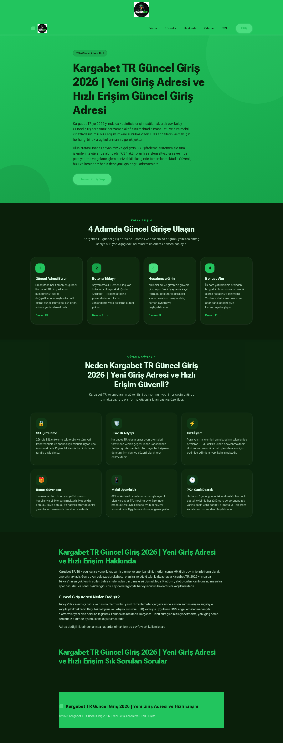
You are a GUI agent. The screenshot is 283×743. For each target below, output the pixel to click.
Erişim (153, 28)
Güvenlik (170, 28)
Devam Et (41, 315)
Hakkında (190, 28)
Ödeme (209, 28)
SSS (224, 28)
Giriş (244, 28)
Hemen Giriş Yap (92, 179)
